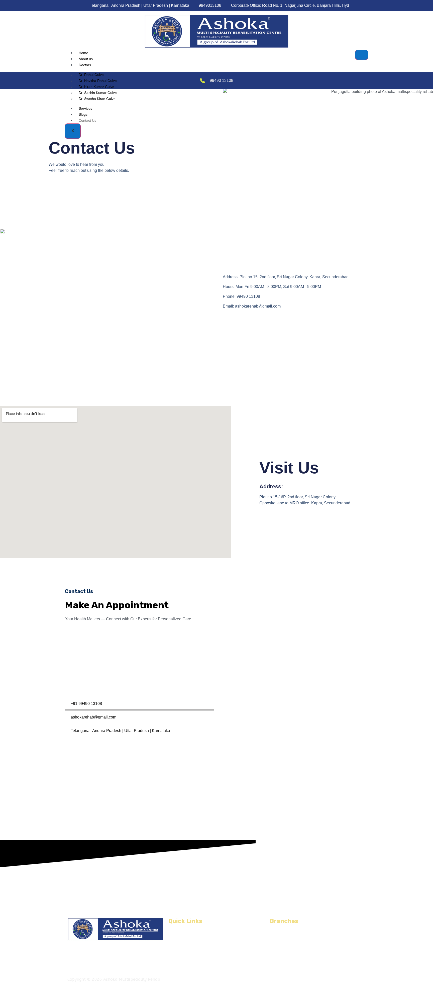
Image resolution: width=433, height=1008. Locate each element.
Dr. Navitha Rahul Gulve (98, 81)
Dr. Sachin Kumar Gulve (98, 93)
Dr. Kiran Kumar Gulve (96, 87)
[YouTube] (302, 979)
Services (85, 108)
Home (83, 53)
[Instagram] (296, 979)
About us (86, 59)
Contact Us (87, 120)
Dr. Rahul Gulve (91, 75)
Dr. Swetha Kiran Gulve (97, 99)
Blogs (83, 114)
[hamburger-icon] (361, 55)
